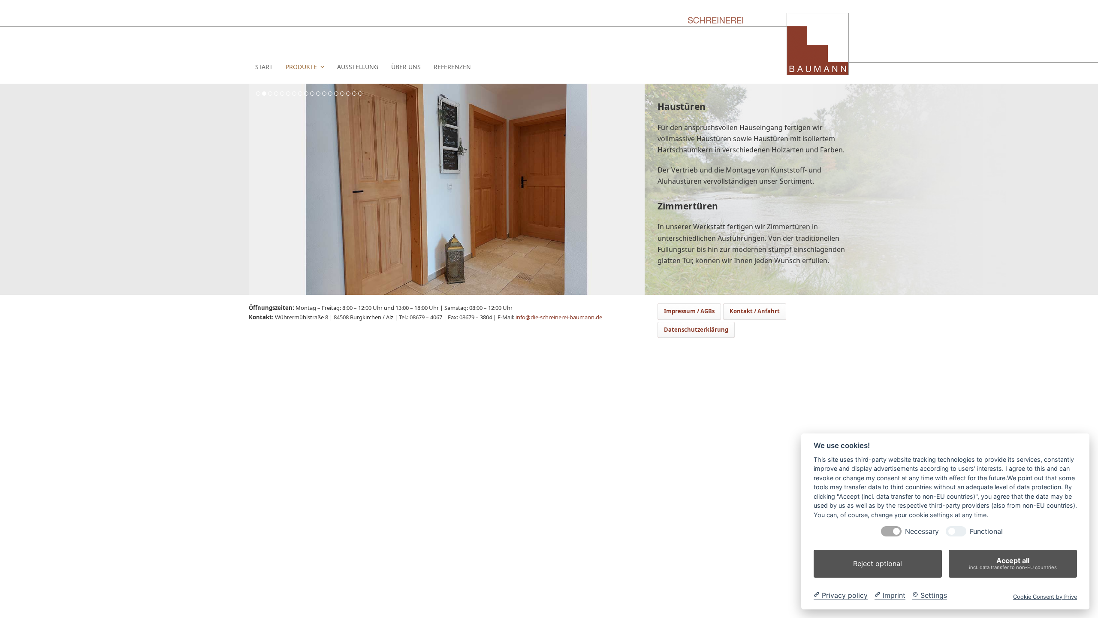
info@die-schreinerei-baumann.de (559, 317)
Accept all (1013, 563)
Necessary (922, 531)
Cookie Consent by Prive (1045, 596)
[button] (256, 189)
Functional (986, 531)
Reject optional (877, 563)
